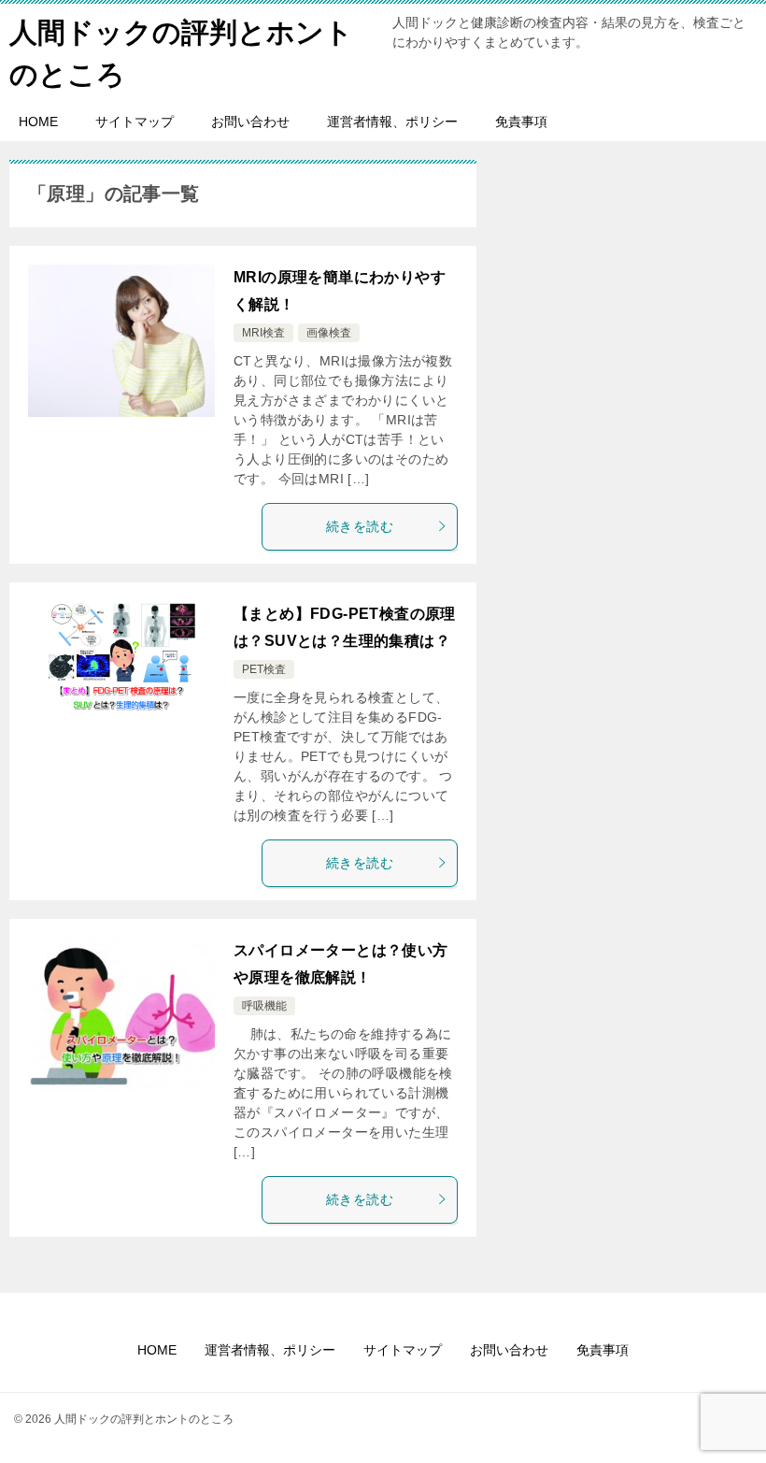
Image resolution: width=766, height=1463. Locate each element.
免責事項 (521, 121)
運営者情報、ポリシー (392, 121)
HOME (38, 121)
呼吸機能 (264, 1005)
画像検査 (328, 332)
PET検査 (264, 669)
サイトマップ (134, 121)
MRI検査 (263, 332)
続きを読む (359, 526)
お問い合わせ (250, 121)
